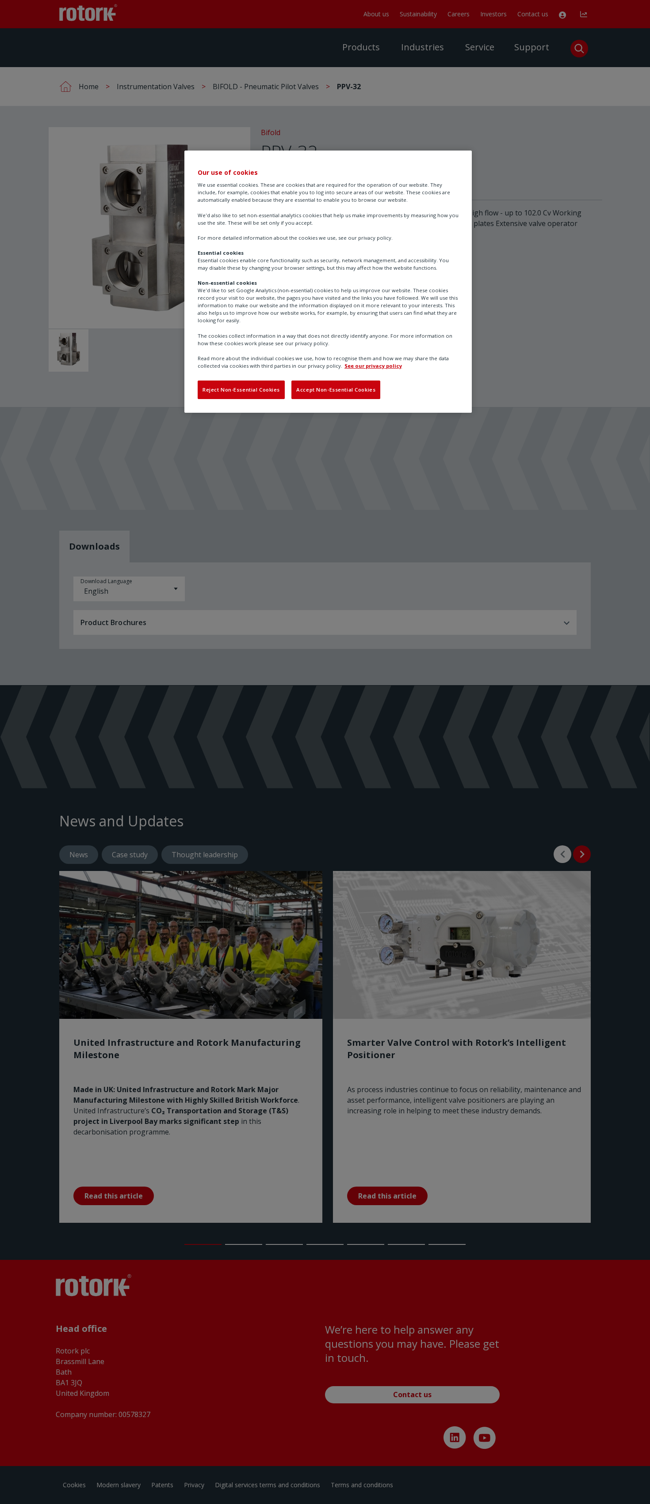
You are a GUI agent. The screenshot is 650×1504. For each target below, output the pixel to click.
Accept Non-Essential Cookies (335, 389)
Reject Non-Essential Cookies (241, 389)
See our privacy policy (373, 365)
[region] (328, 282)
